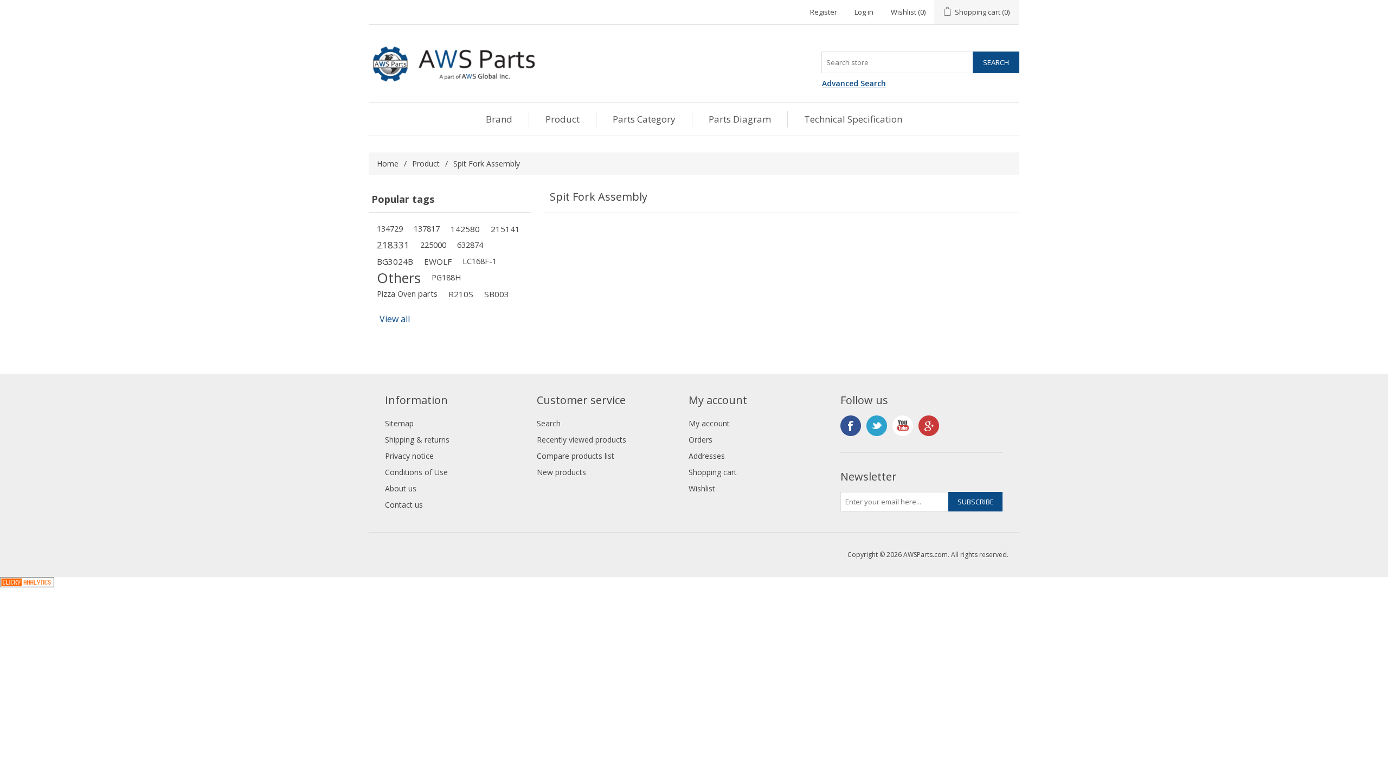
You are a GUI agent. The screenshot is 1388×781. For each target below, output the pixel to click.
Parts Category (644, 119)
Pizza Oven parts (407, 294)
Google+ (928, 425)
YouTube (902, 425)
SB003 (496, 294)
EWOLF (438, 261)
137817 (427, 228)
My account (709, 423)
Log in (863, 12)
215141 (505, 228)
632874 (470, 245)
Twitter (876, 425)
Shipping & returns (417, 439)
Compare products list (575, 456)
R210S (460, 294)
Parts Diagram (740, 119)
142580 (465, 228)
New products (561, 472)
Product (562, 119)
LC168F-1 (479, 261)
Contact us (404, 505)
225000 (433, 245)
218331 (393, 245)
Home (388, 163)
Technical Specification (853, 119)
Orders (700, 439)
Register (823, 12)
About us (400, 488)
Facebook (850, 425)
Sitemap (399, 423)
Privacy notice (409, 456)
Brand (499, 119)
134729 (390, 228)
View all (395, 319)
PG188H (446, 277)
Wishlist (702, 488)
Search (549, 423)
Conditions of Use (416, 472)
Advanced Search (854, 83)
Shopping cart (713, 472)
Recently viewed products (581, 439)
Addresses (707, 456)
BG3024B (395, 261)
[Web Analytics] (27, 584)
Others (399, 278)
